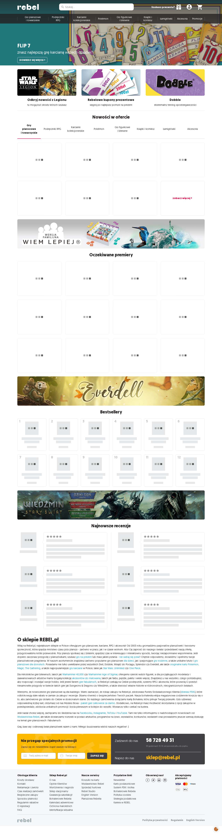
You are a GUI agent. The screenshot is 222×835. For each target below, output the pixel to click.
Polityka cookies (122, 794)
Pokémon (103, 18)
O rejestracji (23, 806)
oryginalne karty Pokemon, (184, 664)
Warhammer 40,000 (73, 674)
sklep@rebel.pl (163, 757)
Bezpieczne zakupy (27, 794)
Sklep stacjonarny (58, 791)
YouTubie (122, 713)
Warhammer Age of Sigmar (102, 674)
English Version (90, 794)
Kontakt (21, 783)
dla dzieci (129, 660)
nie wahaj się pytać (129, 656)
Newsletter (119, 780)
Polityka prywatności (155, 820)
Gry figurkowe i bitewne (124, 19)
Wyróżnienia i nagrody (61, 787)
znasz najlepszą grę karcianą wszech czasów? (55, 52)
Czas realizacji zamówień (30, 791)
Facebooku (86, 713)
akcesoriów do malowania (86, 678)
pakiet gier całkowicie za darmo (98, 703)
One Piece (134, 668)
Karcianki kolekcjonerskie (81, 19)
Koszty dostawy (25, 780)
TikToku (111, 713)
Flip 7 (23, 45)
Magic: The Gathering (28, 668)
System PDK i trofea (124, 787)
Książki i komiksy (147, 19)
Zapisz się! (97, 755)
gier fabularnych (87, 681)
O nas (52, 780)
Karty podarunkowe (124, 783)
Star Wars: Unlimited (113, 668)
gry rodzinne (160, 660)
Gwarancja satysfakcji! (60, 794)
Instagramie (99, 713)
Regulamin (177, 820)
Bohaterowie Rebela (60, 798)
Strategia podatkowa (125, 798)
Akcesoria (182, 18)
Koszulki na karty (90, 780)
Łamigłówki (166, 18)
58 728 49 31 (160, 740)
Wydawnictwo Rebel (93, 783)
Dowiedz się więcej (31, 60)
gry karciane (75, 668)
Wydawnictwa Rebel (28, 716)
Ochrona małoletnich (60, 806)
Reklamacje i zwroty (28, 787)
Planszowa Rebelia (91, 798)
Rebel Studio (88, 791)
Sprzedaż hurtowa (91, 787)
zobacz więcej (181, 198)
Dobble (175, 100)
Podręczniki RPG (58, 19)
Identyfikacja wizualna (61, 809)
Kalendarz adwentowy (61, 802)
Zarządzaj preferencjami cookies (216, 828)
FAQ (19, 809)
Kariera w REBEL (122, 802)
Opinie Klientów (58, 783)
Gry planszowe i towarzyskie (33, 19)
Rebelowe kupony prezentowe (111, 100)
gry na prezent (84, 656)
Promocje (197, 18)
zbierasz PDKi (188, 691)
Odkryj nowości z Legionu (46, 100)
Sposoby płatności (27, 798)
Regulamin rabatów (27, 802)
